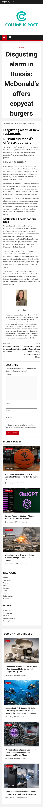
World (5, 583)
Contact (6, 598)
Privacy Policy (8, 621)
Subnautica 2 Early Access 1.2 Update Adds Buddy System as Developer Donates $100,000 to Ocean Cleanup (21, 710)
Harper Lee (9, 123)
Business (9, 766)
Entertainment (8, 596)
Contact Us (7, 613)
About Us (7, 610)
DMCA (6, 615)
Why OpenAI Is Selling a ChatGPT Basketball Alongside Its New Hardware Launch (21, 477)
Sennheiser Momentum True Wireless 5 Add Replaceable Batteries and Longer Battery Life (21, 669)
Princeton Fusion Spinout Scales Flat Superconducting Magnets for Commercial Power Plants (21, 752)
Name (8, 403)
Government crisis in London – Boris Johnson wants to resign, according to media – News (31, 350)
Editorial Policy (9, 618)
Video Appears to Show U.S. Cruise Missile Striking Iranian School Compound (19, 557)
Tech (5, 591)
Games (8, 683)
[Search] (39, 37)
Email (8, 410)
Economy (6, 585)
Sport (5, 593)
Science (6, 588)
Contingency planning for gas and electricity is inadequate (12, 348)
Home (5, 577)
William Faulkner (21, 483)
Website (9, 418)
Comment (10, 374)
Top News (21, 47)
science (8, 725)
